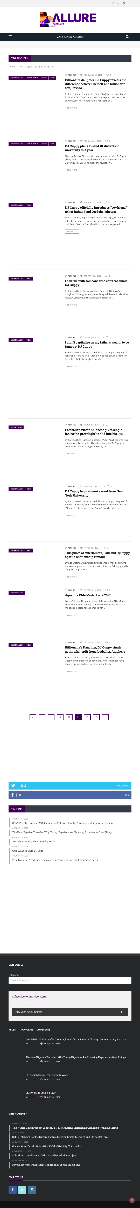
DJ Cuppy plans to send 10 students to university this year (92, 148)
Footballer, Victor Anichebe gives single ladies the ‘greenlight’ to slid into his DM (94, 432)
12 (87, 717)
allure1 (72, 75)
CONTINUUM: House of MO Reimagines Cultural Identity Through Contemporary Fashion (56, 42)
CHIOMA (32, 1043)
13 (96, 717)
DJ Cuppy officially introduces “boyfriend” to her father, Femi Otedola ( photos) (96, 209)
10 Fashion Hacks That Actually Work (47, 1075)
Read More (72, 108)
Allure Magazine (17, 78)
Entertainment (33, 78)
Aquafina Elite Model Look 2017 (88, 595)
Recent (13, 1029)
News (53, 78)
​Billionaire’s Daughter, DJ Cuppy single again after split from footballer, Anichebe (95, 649)
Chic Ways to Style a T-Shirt (41, 1092)
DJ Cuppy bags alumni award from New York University (94, 493)
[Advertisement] (70, 751)
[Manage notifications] (132, 1200)
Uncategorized (16, 427)
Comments (43, 1029)
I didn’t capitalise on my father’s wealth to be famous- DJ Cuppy (97, 344)
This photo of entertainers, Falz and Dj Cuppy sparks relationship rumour (97, 555)
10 (69, 717)
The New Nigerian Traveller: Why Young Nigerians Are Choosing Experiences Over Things (57, 45)
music (44, 78)
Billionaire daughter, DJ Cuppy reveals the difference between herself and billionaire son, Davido (95, 84)
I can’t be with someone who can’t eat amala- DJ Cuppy (97, 283)
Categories (14, 974)
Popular (27, 1029)
